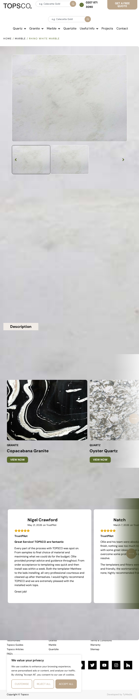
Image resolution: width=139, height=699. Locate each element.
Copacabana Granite (27, 450)
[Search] (73, 4)
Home (7, 38)
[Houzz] (128, 665)
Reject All (44, 684)
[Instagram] (116, 665)
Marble (20, 38)
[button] (16, 159)
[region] (44, 673)
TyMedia (127, 694)
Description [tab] (21, 326)
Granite (12, 445)
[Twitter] (92, 665)
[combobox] (56, 4)
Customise (22, 684)
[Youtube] (104, 665)
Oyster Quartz (104, 450)
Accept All (66, 684)
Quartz (95, 445)
